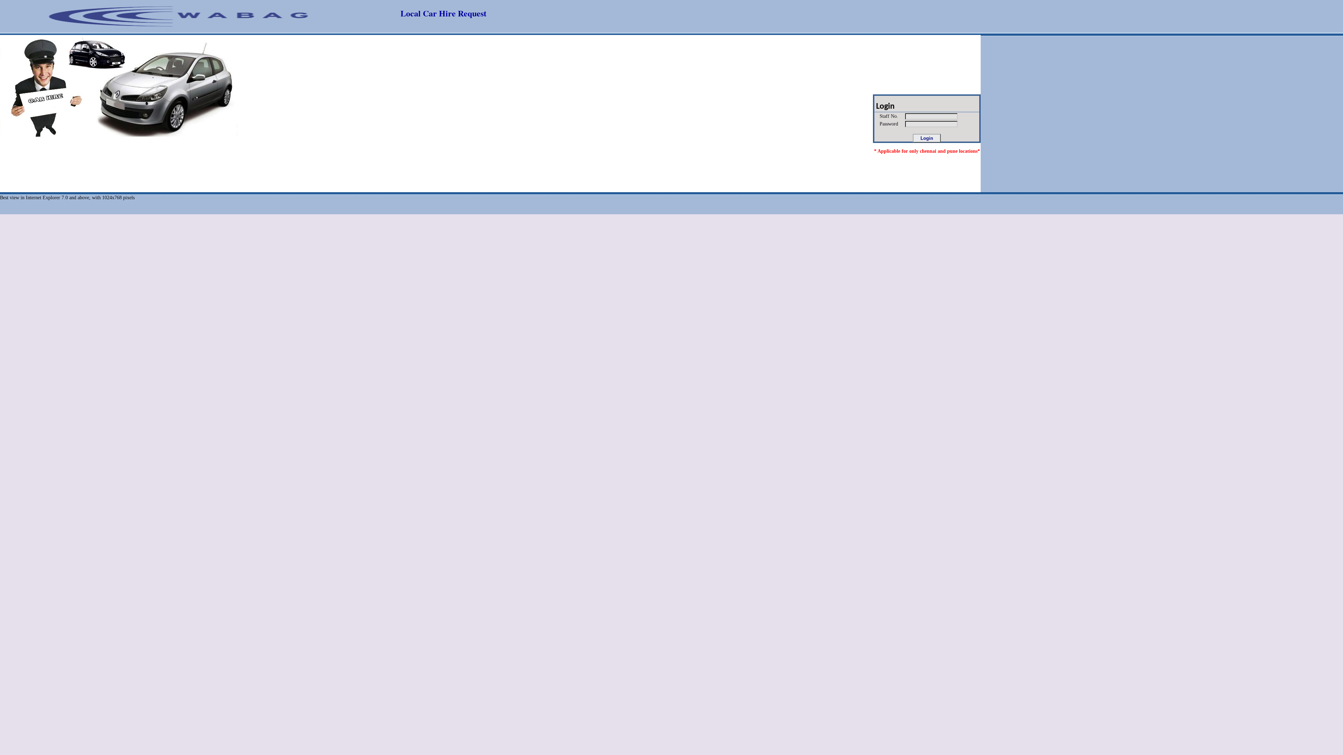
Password (886, 124)
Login (884, 106)
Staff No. (886, 116)
